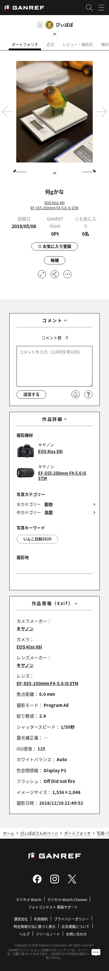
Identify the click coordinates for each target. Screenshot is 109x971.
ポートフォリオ (25, 44)
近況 (50, 44)
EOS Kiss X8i (54, 202)
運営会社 (21, 918)
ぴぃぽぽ (64, 24)
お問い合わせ (76, 934)
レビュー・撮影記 (77, 44)
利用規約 (41, 918)
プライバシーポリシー (71, 918)
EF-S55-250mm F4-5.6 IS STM (54, 207)
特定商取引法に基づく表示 (35, 926)
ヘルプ (24, 934)
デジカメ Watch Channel (67, 899)
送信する (31, 394)
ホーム (8, 833)
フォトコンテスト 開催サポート (53, 907)
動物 (48, 504)
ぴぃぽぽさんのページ (39, 833)
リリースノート (48, 934)
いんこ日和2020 (37, 539)
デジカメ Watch (28, 899)
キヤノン (25, 628)
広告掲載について (76, 926)
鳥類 (48, 512)
